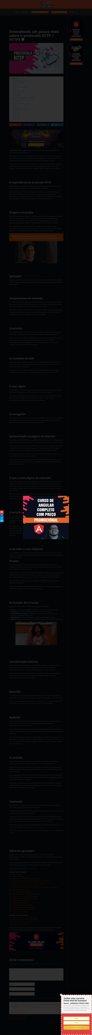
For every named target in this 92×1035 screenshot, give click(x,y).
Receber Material (76, 1028)
